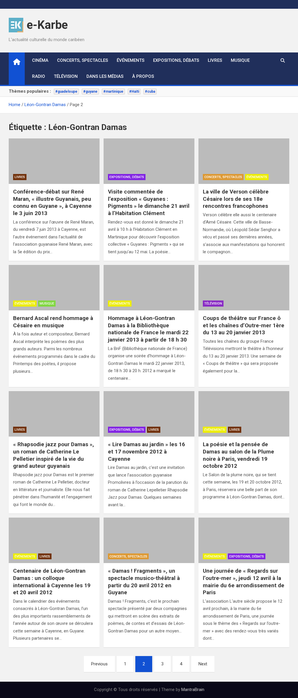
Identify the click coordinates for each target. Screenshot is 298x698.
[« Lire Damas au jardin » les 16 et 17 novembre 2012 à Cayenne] (149, 414)
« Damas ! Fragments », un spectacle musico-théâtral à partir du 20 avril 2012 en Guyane (144, 581)
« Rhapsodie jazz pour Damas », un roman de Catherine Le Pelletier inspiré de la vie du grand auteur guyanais (53, 455)
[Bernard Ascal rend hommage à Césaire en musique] (54, 287)
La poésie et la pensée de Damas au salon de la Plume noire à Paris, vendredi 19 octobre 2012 (238, 455)
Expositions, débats (176, 60)
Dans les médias (104, 76)
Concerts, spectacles (82, 60)
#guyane (90, 91)
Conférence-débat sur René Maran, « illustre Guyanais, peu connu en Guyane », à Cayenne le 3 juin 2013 (52, 202)
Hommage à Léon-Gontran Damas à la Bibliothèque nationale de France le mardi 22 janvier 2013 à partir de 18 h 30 (148, 329)
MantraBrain (192, 689)
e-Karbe (47, 25)
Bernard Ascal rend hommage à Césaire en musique (53, 322)
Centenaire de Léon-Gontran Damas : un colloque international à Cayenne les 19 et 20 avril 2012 (52, 581)
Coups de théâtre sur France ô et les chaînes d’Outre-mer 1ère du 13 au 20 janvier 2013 (243, 325)
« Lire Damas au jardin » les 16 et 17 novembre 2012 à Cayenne (146, 451)
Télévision (66, 76)
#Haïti (134, 91)
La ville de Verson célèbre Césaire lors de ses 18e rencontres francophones (236, 198)
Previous (99, 664)
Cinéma (40, 60)
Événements (130, 60)
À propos (143, 76)
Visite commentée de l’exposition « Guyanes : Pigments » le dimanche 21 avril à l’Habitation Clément (148, 202)
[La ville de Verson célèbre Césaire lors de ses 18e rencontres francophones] (243, 161)
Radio (38, 76)
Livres (215, 60)
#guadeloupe (66, 91)
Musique (240, 60)
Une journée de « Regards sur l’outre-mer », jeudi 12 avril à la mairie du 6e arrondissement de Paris (243, 581)
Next (202, 664)
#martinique (113, 91)
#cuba (150, 91)
